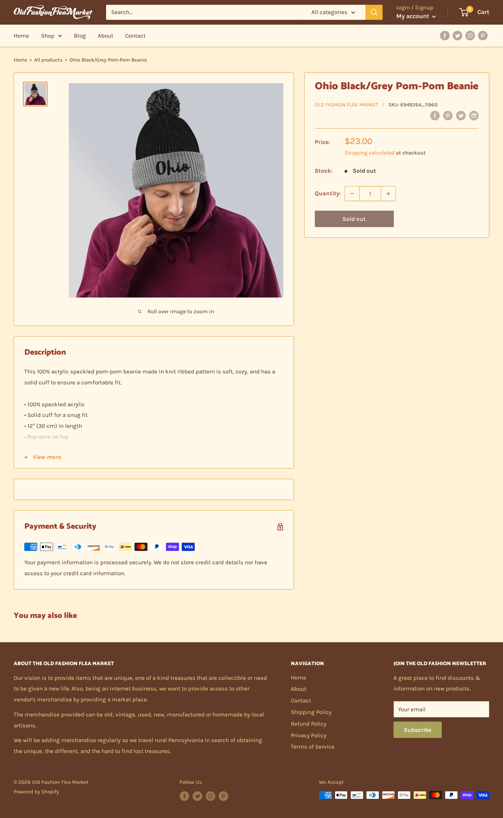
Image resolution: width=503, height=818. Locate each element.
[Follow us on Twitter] (197, 796)
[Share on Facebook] (435, 115)
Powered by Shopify (36, 792)
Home (21, 35)
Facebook (445, 35)
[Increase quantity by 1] (388, 193)
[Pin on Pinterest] (448, 115)
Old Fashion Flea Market (346, 105)
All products (48, 60)
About (105, 35)
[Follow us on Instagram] (210, 796)
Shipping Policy (311, 712)
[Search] (374, 12)
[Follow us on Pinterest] (223, 796)
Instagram (470, 35)
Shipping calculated (370, 152)
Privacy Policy (308, 735)
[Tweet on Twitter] (461, 115)
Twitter (457, 35)
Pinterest (483, 35)
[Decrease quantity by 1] (352, 193)
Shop (47, 35)
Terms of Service (313, 746)
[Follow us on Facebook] (184, 796)
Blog (80, 35)
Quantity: (327, 193)
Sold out (354, 218)
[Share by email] (474, 115)
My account (413, 16)
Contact (135, 35)
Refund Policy (308, 723)
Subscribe (417, 729)
